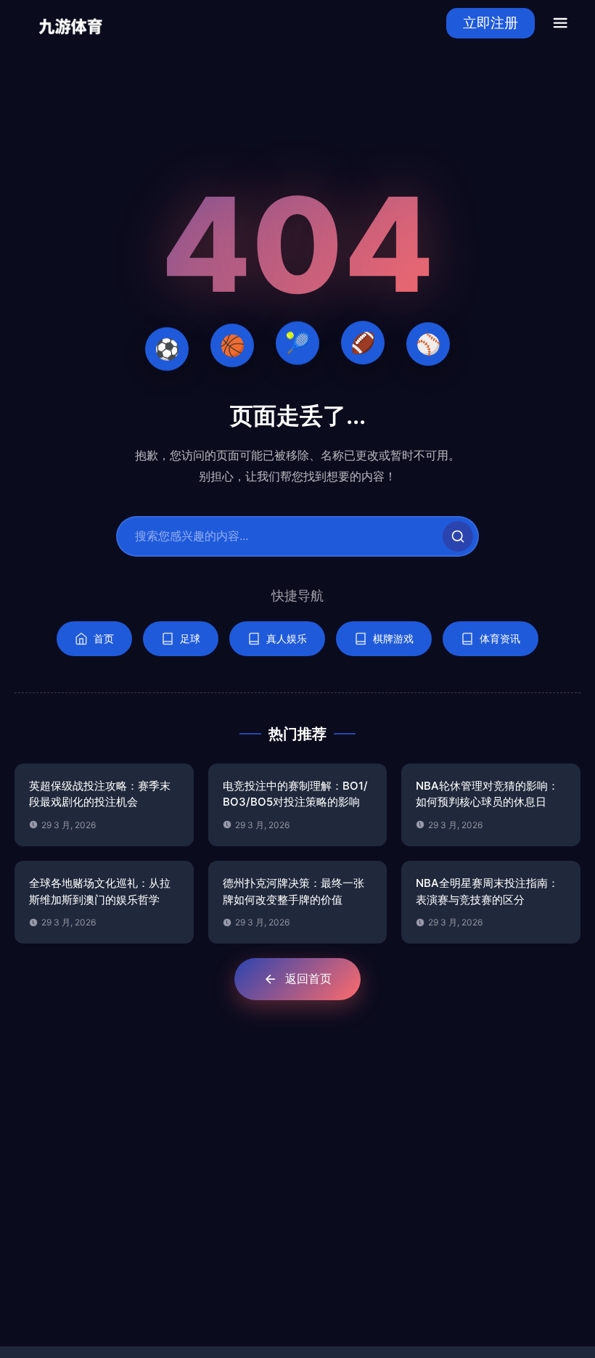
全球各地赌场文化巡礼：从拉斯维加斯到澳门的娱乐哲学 (100, 891)
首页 (104, 638)
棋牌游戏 (393, 638)
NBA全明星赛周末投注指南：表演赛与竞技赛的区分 (487, 891)
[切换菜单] (560, 23)
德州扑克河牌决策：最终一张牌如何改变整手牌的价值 (293, 891)
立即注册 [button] (490, 22)
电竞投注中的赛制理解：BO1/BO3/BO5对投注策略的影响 (295, 794)
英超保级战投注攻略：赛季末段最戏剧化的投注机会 (100, 794)
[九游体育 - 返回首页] (70, 22)
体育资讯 (500, 638)
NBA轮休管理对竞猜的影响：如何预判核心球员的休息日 (487, 794)
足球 (190, 638)
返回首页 (308, 978)
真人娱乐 (286, 638)
